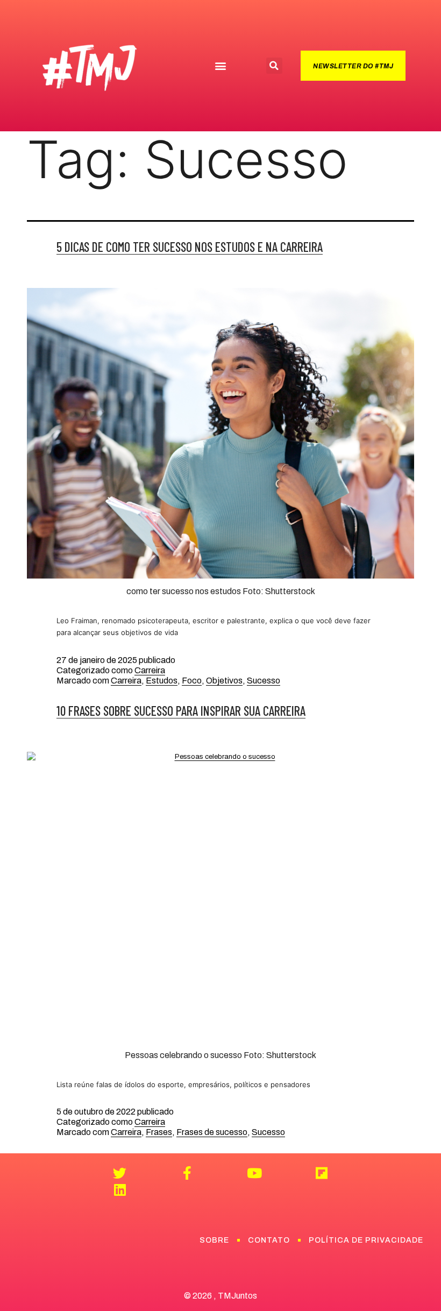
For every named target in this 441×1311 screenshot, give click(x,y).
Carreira (149, 670)
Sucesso (263, 680)
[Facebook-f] (187, 1173)
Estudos (161, 680)
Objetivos (224, 680)
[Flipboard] (321, 1173)
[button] (220, 66)
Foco (192, 680)
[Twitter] (119, 1173)
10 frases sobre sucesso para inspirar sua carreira (180, 710)
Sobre (214, 1240)
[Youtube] (254, 1173)
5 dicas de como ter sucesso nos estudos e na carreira (189, 247)
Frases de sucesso (211, 1132)
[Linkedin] (119, 1189)
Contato (269, 1240)
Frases (159, 1132)
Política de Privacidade (366, 1240)
